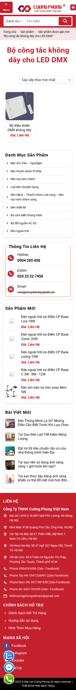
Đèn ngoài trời (20, 231)
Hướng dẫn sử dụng (23, 621)
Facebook (19, 646)
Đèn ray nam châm (23, 179)
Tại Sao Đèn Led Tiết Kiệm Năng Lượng (42, 436)
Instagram (19, 653)
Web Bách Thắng (45, 685)
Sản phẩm (27, 31)
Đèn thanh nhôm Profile (26, 171)
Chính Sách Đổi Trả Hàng (27, 613)
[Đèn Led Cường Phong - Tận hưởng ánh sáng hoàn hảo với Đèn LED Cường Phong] (41, 7)
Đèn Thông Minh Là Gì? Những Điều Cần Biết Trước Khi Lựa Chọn (43, 423)
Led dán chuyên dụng (25, 187)
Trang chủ (9, 31)
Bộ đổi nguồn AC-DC (24, 223)
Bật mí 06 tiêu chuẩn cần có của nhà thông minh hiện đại (42, 450)
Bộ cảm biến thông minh (26, 215)
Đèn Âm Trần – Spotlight (26, 163)
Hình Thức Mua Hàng (24, 628)
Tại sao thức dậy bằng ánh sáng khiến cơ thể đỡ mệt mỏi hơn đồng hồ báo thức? (43, 478)
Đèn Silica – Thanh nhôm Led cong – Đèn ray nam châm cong (37, 197)
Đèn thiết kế (18, 207)
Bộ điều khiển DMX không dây (19, 128)
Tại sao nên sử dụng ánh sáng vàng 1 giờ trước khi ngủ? (40, 464)
